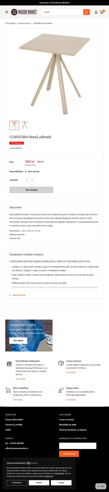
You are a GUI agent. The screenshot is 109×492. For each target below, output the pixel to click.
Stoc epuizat (31, 190)
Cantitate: (13, 180)
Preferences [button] (48, 476)
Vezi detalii (20, 379)
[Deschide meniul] (6, 12)
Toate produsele (24, 23)
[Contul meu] (96, 12)
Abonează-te (69, 454)
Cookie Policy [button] (59, 473)
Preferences (17, 483)
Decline (39, 483)
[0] (101, 12)
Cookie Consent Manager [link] (16, 463)
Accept (61, 483)
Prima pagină (10, 23)
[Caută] (86, 12)
